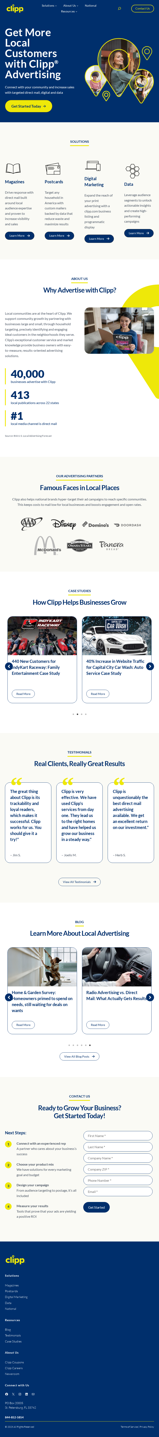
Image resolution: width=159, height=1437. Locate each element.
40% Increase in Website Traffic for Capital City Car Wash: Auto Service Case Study (115, 667)
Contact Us (142, 8)
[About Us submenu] (77, 5)
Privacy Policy (147, 1426)
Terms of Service (129, 1426)
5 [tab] (86, 1045)
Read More (23, 694)
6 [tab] (90, 1045)
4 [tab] (86, 714)
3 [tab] (82, 714)
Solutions (12, 1275)
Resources (12, 1320)
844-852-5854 (14, 1417)
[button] (28, 106)
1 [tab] (73, 714)
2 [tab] (77, 714)
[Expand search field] (119, 8)
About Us (12, 1352)
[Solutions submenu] (56, 5)
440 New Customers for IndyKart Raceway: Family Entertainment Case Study (36, 667)
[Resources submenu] (76, 11)
